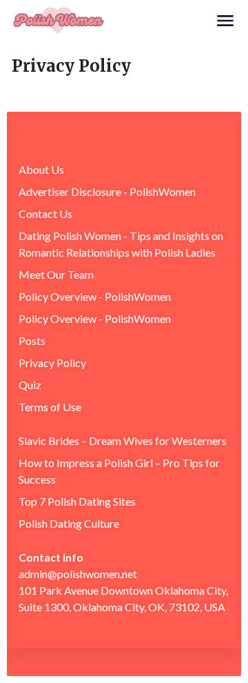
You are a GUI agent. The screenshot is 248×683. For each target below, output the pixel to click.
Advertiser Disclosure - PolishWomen (107, 191)
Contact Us (45, 213)
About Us (41, 169)
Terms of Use (50, 406)
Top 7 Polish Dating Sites (77, 501)
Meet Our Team (56, 274)
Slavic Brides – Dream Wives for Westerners (123, 440)
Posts (32, 340)
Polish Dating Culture (69, 523)
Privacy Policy (52, 362)
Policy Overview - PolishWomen (95, 296)
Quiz (30, 384)
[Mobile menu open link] (225, 21)
